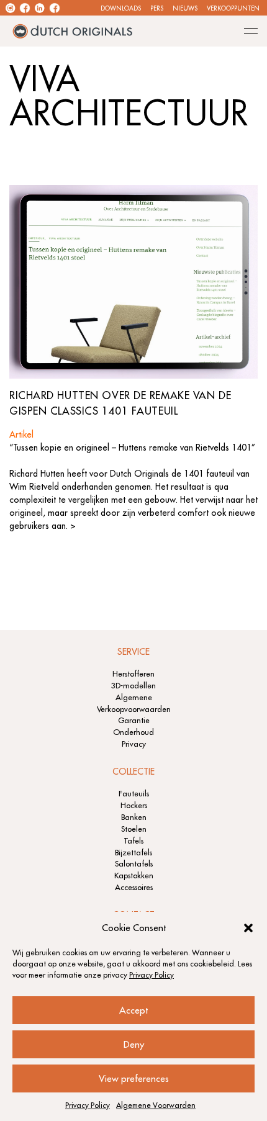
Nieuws (185, 8)
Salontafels (134, 863)
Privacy (134, 744)
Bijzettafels (133, 852)
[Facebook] (25, 8)
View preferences (134, 1078)
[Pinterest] (54, 8)
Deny (134, 1044)
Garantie (134, 720)
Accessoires (134, 887)
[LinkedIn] (39, 8)
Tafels (133, 840)
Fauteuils (134, 793)
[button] (248, 928)
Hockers (133, 805)
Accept (133, 1010)
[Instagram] (10, 8)
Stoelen (134, 829)
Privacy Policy (151, 974)
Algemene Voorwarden (156, 1105)
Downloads (121, 8)
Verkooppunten (233, 8)
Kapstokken (133, 875)
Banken (134, 817)
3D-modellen (133, 685)
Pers (156, 8)
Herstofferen (133, 673)
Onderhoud (133, 732)
